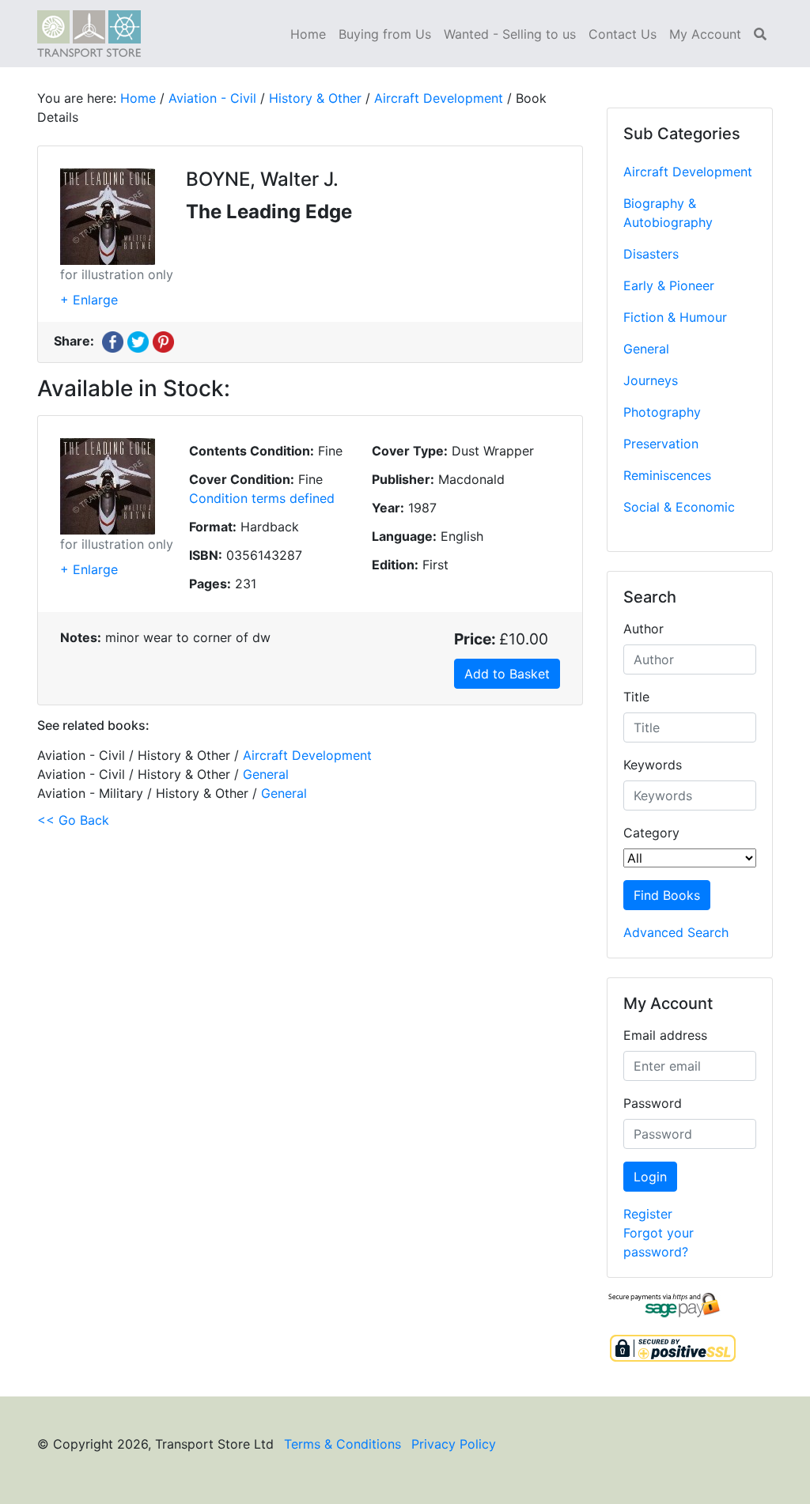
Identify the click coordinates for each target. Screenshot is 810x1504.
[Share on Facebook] (112, 341)
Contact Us (623, 34)
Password (652, 1103)
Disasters (651, 254)
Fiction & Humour (675, 317)
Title (636, 697)
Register (647, 1214)
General (646, 349)
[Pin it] (163, 341)
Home (308, 34)
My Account (705, 34)
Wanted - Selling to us (510, 34)
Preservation (660, 444)
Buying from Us (385, 34)
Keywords (652, 765)
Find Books (667, 895)
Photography (662, 412)
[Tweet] (138, 341)
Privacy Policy (453, 1444)
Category (651, 833)
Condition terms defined (262, 498)
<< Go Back (73, 820)
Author (643, 629)
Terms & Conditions (342, 1444)
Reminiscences (667, 475)
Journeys (650, 380)
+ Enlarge (89, 300)
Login (650, 1177)
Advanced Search (676, 932)
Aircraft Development (687, 171)
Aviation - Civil (212, 98)
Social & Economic (679, 507)
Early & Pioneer (668, 285)
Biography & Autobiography (668, 212)
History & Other (315, 98)
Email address (665, 1035)
